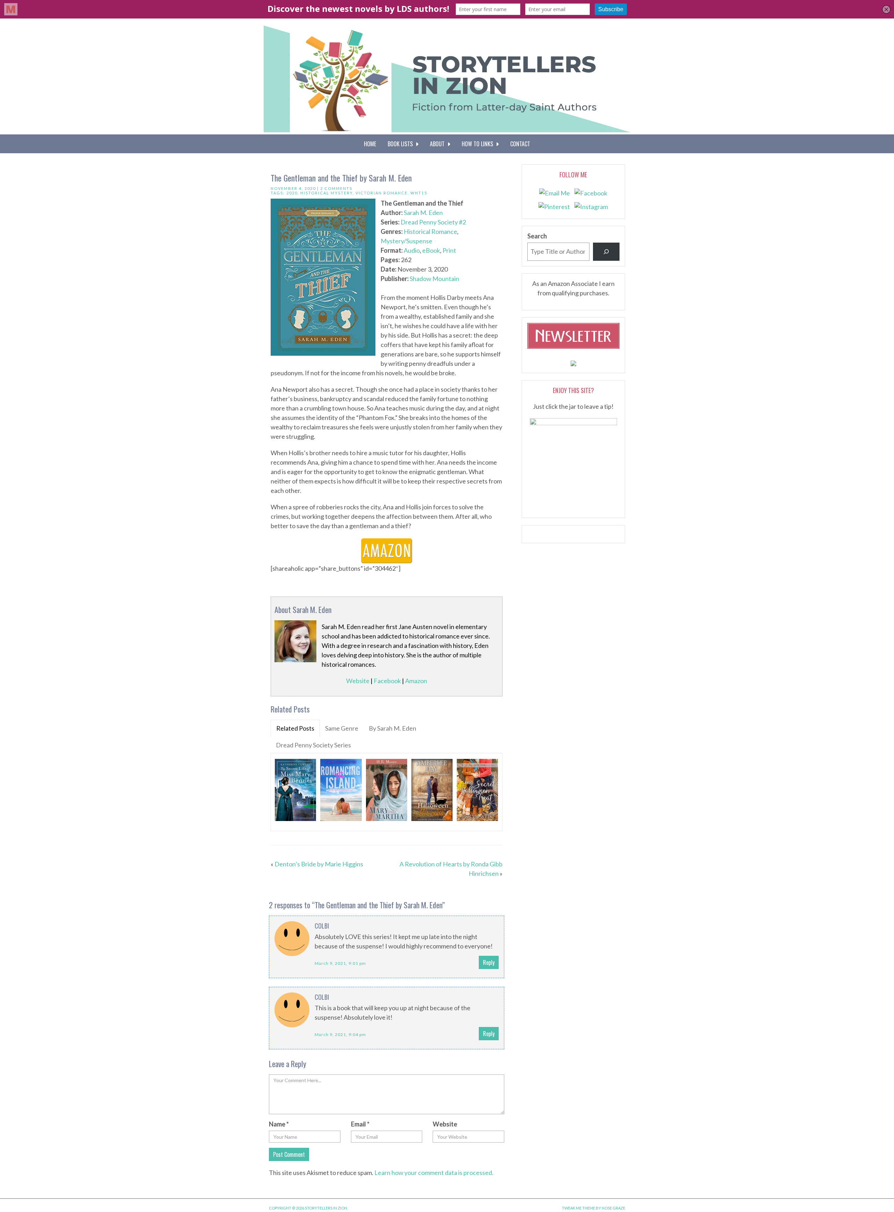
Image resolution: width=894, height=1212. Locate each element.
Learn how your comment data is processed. (433, 1172)
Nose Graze (613, 1208)
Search (537, 236)
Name (279, 1124)
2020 (292, 193)
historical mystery (326, 193)
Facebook (387, 681)
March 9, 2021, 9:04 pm (340, 1034)
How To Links (479, 144)
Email (360, 1124)
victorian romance (382, 193)
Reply (488, 962)
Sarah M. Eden (423, 212)
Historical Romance (430, 231)
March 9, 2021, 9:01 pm (340, 963)
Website (357, 681)
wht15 (418, 193)
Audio (412, 250)
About (438, 144)
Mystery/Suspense (406, 241)
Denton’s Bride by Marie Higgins (318, 864)
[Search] (606, 252)
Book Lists (402, 144)
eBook (431, 250)
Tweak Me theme (578, 1208)
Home (370, 144)
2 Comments (336, 188)
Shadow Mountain (434, 278)
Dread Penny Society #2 (433, 222)
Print (449, 250)
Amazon (416, 681)
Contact (520, 144)
